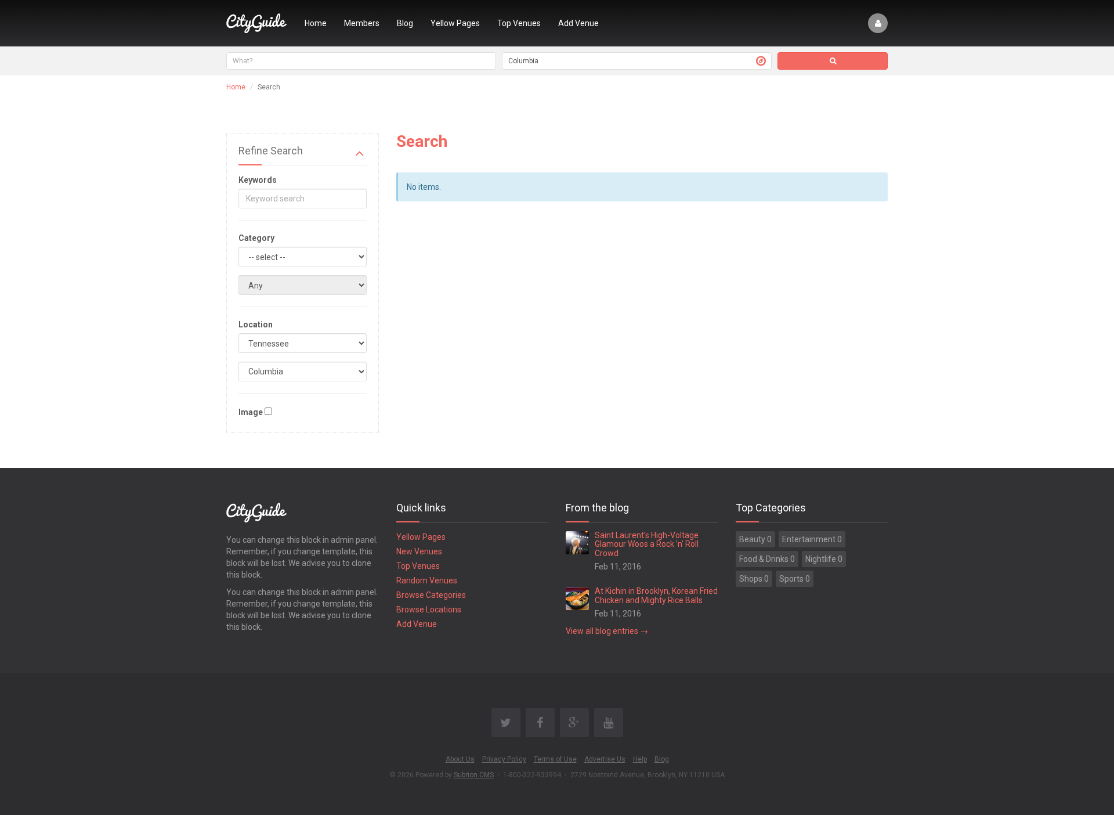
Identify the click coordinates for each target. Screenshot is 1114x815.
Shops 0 (754, 578)
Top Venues (519, 23)
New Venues (419, 551)
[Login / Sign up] (877, 23)
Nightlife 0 (823, 559)
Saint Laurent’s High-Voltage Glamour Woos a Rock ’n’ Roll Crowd (647, 544)
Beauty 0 (755, 539)
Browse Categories (431, 595)
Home (316, 23)
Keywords (257, 180)
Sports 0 (794, 578)
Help (640, 759)
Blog (405, 23)
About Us (460, 759)
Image (250, 412)
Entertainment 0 (812, 539)
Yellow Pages (455, 23)
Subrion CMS (474, 775)
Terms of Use (555, 759)
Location (255, 324)
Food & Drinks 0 (767, 559)
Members (361, 23)
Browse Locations (428, 609)
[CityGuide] (257, 23)
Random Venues (426, 580)
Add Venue (578, 23)
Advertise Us (604, 759)
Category (256, 238)
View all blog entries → (607, 631)
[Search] (832, 61)
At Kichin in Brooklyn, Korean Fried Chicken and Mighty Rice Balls (656, 595)
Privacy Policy (504, 759)
